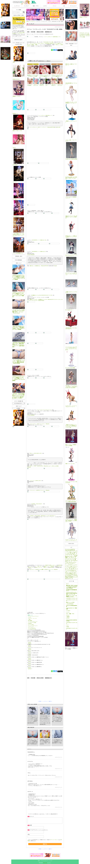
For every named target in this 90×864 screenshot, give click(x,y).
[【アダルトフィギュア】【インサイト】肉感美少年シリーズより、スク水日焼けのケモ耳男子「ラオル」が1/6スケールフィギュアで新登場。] (18, 269)
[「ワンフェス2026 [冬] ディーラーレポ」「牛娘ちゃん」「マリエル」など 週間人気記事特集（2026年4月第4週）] (18, 354)
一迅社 (29, 619)
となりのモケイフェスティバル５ (71, 623)
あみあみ (29, 643)
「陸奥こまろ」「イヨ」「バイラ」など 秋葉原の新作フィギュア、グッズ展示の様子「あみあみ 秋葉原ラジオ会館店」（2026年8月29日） (57, 719)
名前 (31, 825)
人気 (64, 5)
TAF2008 (46, 265)
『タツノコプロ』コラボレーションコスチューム (71, 551)
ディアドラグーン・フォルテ (70, 563)
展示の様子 (58, 127)
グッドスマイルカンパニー (33, 621)
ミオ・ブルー (72, 571)
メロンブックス (31, 626)
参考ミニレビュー (38, 567)
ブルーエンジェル (71, 569)
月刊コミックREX (40, 31)
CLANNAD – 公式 (33, 515)
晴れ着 (69, 576)
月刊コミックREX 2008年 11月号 (36, 453)
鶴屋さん (45, 567)
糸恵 (70, 577)
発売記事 (60, 565)
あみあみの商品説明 (30, 254)
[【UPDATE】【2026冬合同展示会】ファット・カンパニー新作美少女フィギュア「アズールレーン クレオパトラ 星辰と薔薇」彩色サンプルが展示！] (18, 388)
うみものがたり (69, 552)
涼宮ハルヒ (40, 566)
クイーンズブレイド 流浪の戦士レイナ (52, 36)
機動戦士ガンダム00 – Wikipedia (45, 299)
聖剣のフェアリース (74, 577)
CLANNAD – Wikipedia (40, 515)
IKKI (65, 549)
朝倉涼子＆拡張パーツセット (50, 565)
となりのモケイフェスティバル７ (71, 629)
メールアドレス (33, 829)
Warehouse (72, 550)
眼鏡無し (67, 577)
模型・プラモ (35, 5)
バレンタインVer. (71, 566)
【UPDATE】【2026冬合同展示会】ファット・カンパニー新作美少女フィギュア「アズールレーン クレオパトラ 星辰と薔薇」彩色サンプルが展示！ (18, 395)
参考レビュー (46, 566)
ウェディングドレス (71, 553)
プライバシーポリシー (54, 839)
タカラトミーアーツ (71, 560)
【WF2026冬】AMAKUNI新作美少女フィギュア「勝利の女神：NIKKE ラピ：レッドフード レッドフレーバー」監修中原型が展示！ (18, 344)
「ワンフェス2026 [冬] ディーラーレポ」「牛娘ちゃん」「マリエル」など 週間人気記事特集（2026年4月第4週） (18, 361)
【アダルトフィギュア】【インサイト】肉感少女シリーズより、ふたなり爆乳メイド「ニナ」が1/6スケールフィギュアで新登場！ (18, 378)
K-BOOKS (30, 623)
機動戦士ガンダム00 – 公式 (34, 299)
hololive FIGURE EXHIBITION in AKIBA (71, 620)
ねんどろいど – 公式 (33, 569)
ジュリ (72, 559)
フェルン (72, 568)
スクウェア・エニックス (32, 618)
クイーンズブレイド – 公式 (34, 127)
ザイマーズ (70, 558)
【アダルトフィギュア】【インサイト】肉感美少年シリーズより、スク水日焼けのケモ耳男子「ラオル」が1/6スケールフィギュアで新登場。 (18, 277)
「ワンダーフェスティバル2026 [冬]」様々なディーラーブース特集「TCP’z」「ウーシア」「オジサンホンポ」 (18, 311)
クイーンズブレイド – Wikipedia (45, 127)
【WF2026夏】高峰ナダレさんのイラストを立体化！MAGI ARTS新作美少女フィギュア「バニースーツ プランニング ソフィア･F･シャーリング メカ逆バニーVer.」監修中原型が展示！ (45, 720)
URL (29, 834)
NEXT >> (50, 701)
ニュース (67, 612)
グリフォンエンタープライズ (33, 616)
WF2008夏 (53, 127)
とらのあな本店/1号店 (32, 628)
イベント (54, 5)
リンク (50, 860)
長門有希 (52, 566)
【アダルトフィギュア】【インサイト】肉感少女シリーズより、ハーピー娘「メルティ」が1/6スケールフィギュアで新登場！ (18, 294)
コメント (32, 816)
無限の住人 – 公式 (33, 265)
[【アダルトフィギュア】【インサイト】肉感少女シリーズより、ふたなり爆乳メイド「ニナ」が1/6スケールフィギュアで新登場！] (18, 370)
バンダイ (29, 617)
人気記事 (67, 616)
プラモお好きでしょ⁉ (71, 571)
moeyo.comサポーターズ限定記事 (71, 608)
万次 (54, 265)
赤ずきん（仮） (70, 578)
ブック (67, 625)
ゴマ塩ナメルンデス (71, 557)
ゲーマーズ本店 (31, 624)
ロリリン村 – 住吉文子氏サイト (50, 515)
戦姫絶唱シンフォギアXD (72, 575)
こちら (18, 27)
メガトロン (71, 572)
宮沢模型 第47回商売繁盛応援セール (71, 590)
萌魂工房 (66, 578)
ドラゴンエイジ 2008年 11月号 (35, 480)
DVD (28, 31)
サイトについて (73, 5)
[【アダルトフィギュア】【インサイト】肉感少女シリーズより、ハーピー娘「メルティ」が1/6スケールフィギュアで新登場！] (18, 286)
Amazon (29, 642)
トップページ (17, 5)
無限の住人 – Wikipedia (40, 265)
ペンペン (68, 571)
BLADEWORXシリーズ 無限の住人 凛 (38, 251)
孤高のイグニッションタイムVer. (71, 574)
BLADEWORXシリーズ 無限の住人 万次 (39, 240)
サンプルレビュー (15, 374)
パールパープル (67, 567)
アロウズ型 (33, 31)
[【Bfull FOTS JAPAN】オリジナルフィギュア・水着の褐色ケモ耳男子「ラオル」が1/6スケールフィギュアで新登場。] (18, 320)
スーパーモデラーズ (31, 627)
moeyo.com (45, 862)
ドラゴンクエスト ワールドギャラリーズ (44, 409)
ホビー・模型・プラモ (70, 613)
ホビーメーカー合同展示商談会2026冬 (17, 391)
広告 (39, 860)
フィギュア (26, 5)
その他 (67, 626)
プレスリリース (15, 273)
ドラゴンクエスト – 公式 (34, 423)
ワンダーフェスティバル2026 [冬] (17, 307)
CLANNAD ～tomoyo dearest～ (36, 503)
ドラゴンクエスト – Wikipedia (44, 423)
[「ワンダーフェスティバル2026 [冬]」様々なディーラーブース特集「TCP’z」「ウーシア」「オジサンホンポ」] (18, 304)
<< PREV (39, 701)
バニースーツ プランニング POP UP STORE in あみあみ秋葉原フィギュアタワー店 (71, 593)
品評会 (68, 573)
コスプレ (45, 5)
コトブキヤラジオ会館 (32, 622)
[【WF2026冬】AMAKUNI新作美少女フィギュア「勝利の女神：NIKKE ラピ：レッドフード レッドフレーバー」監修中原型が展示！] (18, 337)
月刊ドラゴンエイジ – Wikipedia (43, 490)
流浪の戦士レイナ (48, 31)
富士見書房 (30, 620)
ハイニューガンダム (72, 565)
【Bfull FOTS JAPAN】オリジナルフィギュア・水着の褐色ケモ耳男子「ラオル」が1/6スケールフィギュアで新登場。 (18, 328)
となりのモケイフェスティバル (71, 598)
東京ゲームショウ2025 (70, 602)
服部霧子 (72, 576)
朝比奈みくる (30, 567)
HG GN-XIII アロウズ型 (48, 42)
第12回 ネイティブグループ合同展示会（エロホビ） (71, 596)
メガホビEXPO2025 (69, 603)
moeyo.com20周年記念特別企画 (71, 606)
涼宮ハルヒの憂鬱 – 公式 (41, 569)
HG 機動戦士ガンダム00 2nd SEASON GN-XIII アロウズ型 (41, 295)
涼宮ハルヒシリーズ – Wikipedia (52, 569)
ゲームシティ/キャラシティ (33, 625)
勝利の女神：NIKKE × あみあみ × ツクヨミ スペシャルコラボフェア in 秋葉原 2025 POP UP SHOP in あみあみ (71, 587)
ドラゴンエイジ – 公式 (34, 490)
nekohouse (68, 549)
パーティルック (74, 566)
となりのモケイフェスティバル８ (71, 600)
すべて (67, 583)
